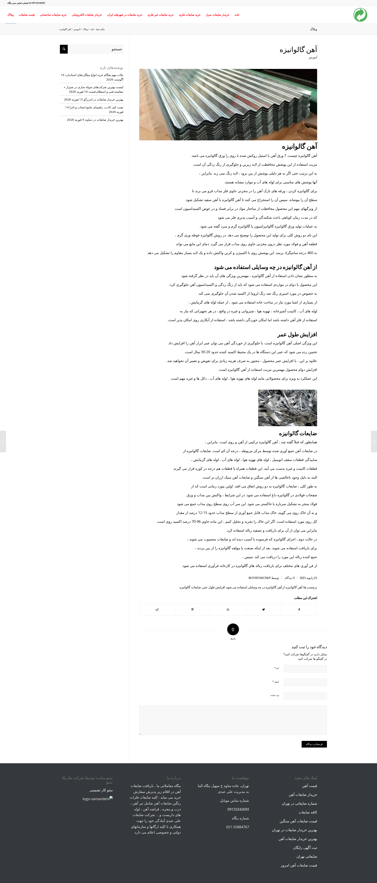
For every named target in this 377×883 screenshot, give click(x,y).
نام (276, 668)
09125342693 (238, 809)
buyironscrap (260, 578)
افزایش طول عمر (213, 587)
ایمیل (275, 681)
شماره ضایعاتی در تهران (299, 803)
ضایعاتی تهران (306, 856)
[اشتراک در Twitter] (263, 610)
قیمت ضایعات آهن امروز (299, 865)
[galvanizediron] (228, 104)
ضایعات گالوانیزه (190, 587)
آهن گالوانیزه (298, 49)
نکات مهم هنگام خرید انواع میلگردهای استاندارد (94, 75)
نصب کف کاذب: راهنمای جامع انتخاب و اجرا (96, 107)
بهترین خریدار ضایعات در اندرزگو (103, 99)
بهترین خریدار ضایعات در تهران (294, 829)
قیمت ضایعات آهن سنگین (298, 821)
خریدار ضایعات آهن (303, 794)
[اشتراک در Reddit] (157, 610)
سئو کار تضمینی (101, 790)
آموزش (313, 57)
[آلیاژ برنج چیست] (374, 441)
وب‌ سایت (274, 695)
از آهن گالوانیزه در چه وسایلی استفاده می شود (255, 587)
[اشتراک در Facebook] (299, 610)
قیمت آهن (309, 785)
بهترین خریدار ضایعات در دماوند (104, 120)
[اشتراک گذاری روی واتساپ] (228, 610)
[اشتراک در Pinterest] (192, 610)
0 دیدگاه (289, 578)
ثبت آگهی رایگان (305, 847)
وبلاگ (313, 29)
